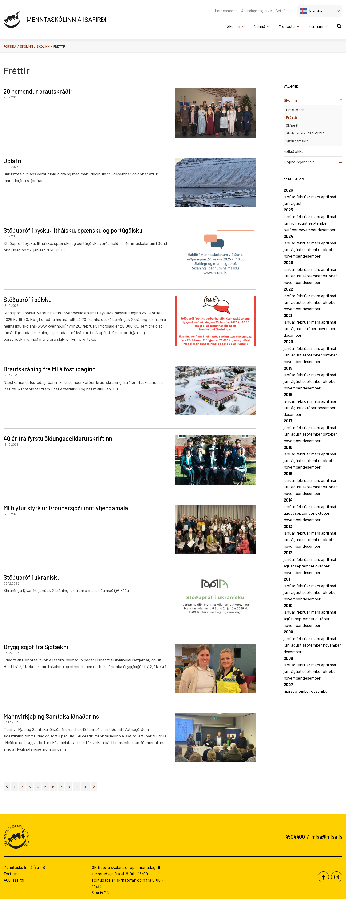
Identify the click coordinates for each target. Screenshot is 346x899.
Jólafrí (12, 160)
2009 (288, 631)
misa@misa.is (326, 837)
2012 (288, 552)
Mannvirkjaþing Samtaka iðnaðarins (51, 716)
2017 (288, 420)
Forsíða (10, 46)
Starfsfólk (101, 892)
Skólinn (26, 46)
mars (316, 196)
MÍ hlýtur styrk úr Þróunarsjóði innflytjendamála (66, 507)
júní (287, 203)
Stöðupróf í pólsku (28, 299)
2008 (288, 658)
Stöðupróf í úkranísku (32, 577)
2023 (288, 262)
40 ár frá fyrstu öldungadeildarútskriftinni (59, 438)
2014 (288, 499)
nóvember (308, 229)
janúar (290, 196)
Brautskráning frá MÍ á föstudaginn (50, 369)
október (291, 229)
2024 (288, 236)
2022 (288, 289)
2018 (288, 394)
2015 (288, 473)
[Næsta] (94, 786)
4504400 (295, 837)
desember (327, 229)
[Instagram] (336, 876)
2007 (288, 684)
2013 (288, 526)
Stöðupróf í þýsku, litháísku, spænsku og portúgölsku (73, 230)
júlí (294, 223)
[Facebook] (323, 876)
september (318, 223)
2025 (288, 209)
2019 (288, 368)
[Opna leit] (339, 25)
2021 (288, 315)
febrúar (303, 196)
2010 (288, 605)
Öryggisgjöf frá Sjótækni (36, 646)
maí (333, 196)
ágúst (296, 203)
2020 (288, 341)
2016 (288, 447)
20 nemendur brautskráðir (38, 91)
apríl (325, 196)
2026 (288, 190)
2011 (288, 579)
